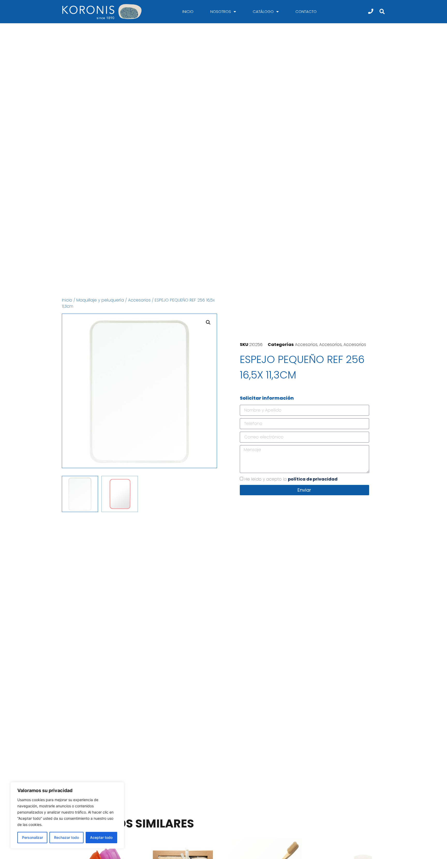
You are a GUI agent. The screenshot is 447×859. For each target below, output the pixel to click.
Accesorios (139, 300)
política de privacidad (313, 479)
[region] (67, 815)
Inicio (187, 11)
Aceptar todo (101, 837)
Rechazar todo (66, 837)
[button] (382, 12)
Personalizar (32, 837)
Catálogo (263, 11)
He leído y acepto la (291, 479)
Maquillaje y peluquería (100, 300)
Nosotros (220, 11)
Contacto (306, 11)
